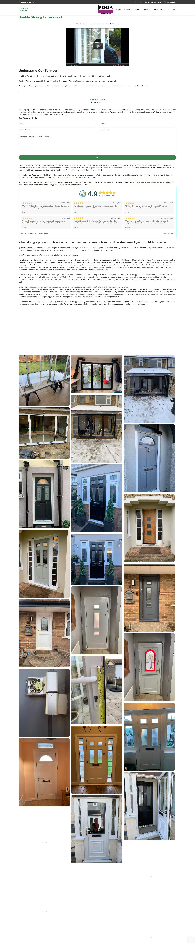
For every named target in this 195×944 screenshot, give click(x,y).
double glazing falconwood (82, 287)
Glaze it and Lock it (97, 100)
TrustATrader (110, 196)
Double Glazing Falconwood (40, 17)
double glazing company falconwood (40, 287)
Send (98, 157)
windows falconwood (96, 287)
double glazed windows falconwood (62, 287)
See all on (34, 233)
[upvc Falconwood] (97, 47)
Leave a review (168, 233)
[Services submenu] (139, 9)
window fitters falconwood (112, 287)
